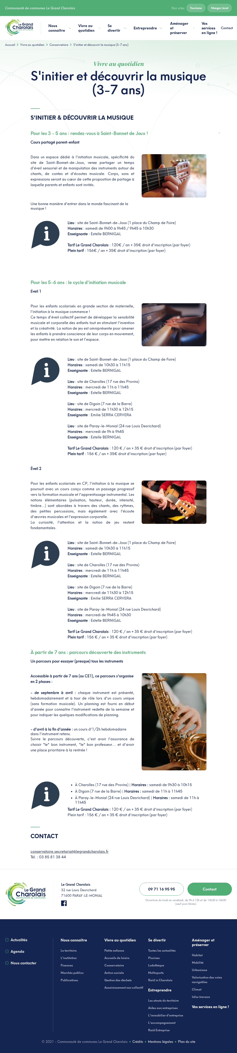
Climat (196, 989)
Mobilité (197, 962)
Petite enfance (114, 950)
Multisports (156, 973)
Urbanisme (199, 970)
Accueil (10, 45)
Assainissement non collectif (123, 987)
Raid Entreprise (159, 1030)
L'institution (69, 958)
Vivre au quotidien (86, 28)
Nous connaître (56, 28)
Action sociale (114, 973)
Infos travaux (201, 997)
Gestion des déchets (118, 980)
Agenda (17, 951)
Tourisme (196, 8)
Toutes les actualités (162, 950)
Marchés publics (72, 973)
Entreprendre (145, 28)
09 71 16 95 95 (161, 889)
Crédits (137, 1042)
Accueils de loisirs (116, 958)
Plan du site (186, 1042)
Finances (67, 965)
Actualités (19, 940)
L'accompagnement (161, 1023)
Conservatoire (59, 45)
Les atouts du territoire (163, 1000)
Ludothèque (156, 965)
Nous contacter (23, 963)
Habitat (197, 955)
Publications (69, 980)
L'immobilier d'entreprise (165, 1015)
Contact (227, 28)
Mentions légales (160, 1042)
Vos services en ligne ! (209, 28)
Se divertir (114, 28)
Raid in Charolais (160, 980)
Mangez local (219, 8)
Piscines (154, 958)
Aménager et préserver (179, 28)
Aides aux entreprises (163, 1008)
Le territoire (69, 950)
